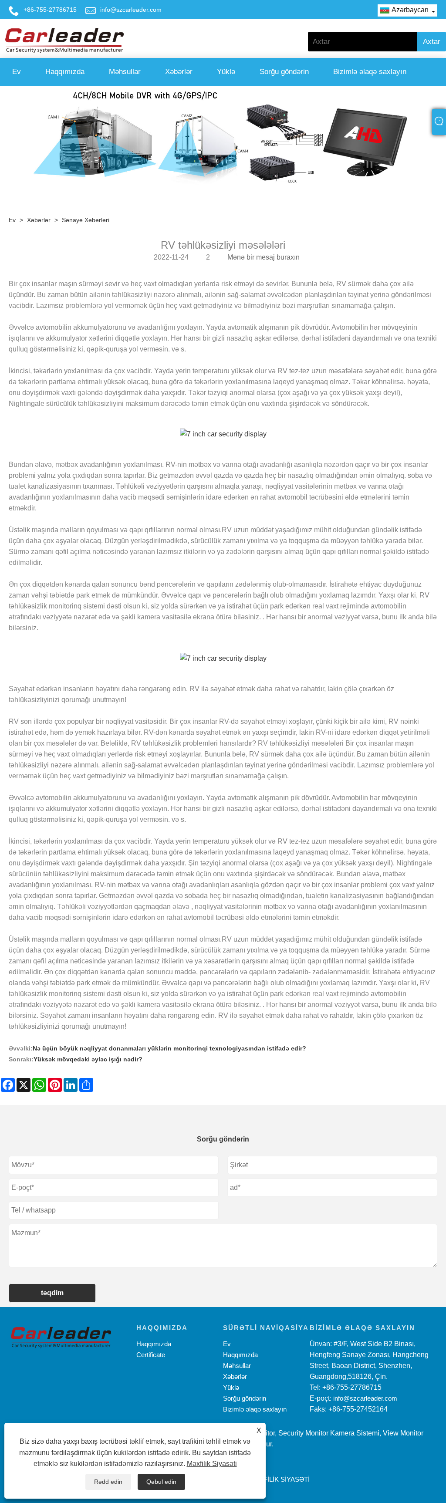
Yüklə (226, 72)
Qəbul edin (161, 1481)
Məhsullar (125, 72)
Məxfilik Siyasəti (212, 1463)
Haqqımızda (64, 72)
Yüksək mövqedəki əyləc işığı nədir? (88, 1059)
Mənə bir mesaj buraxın (263, 257)
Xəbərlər (179, 72)
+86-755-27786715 (50, 9)
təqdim (52, 1293)
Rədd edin (108, 1481)
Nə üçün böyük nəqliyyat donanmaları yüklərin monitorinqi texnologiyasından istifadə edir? (169, 1048)
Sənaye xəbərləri (85, 219)
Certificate (150, 1354)
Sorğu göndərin (284, 72)
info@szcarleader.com (131, 9)
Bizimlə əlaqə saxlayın (369, 72)
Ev (16, 72)
